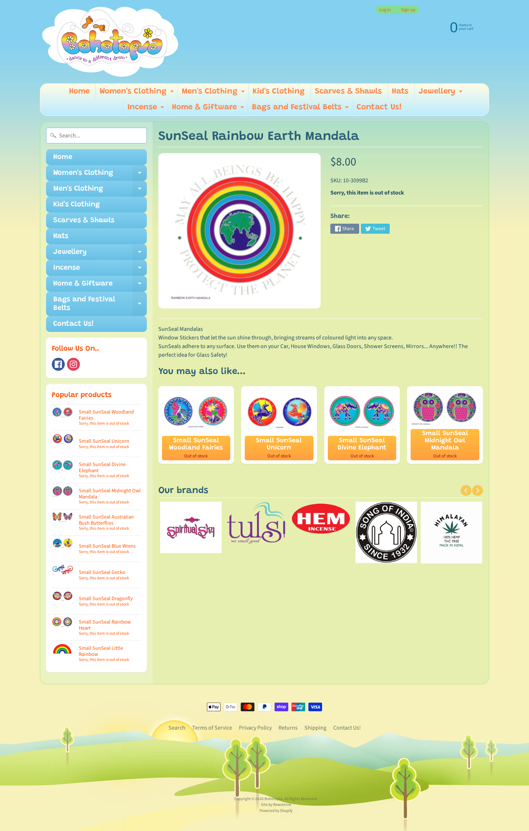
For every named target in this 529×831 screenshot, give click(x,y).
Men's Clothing (214, 94)
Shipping (315, 728)
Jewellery (441, 94)
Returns (288, 728)
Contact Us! (379, 107)
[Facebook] (58, 364)
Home (79, 92)
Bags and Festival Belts (301, 109)
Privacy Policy (255, 728)
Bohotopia (273, 799)
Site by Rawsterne (276, 804)
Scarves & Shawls (348, 92)
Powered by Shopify (276, 810)
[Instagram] (73, 364)
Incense (146, 109)
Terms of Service (212, 728)
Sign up (408, 10)
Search (176, 728)
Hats (400, 92)
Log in (385, 10)
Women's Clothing (138, 94)
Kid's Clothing (279, 92)
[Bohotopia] (110, 42)
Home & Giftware (209, 109)
